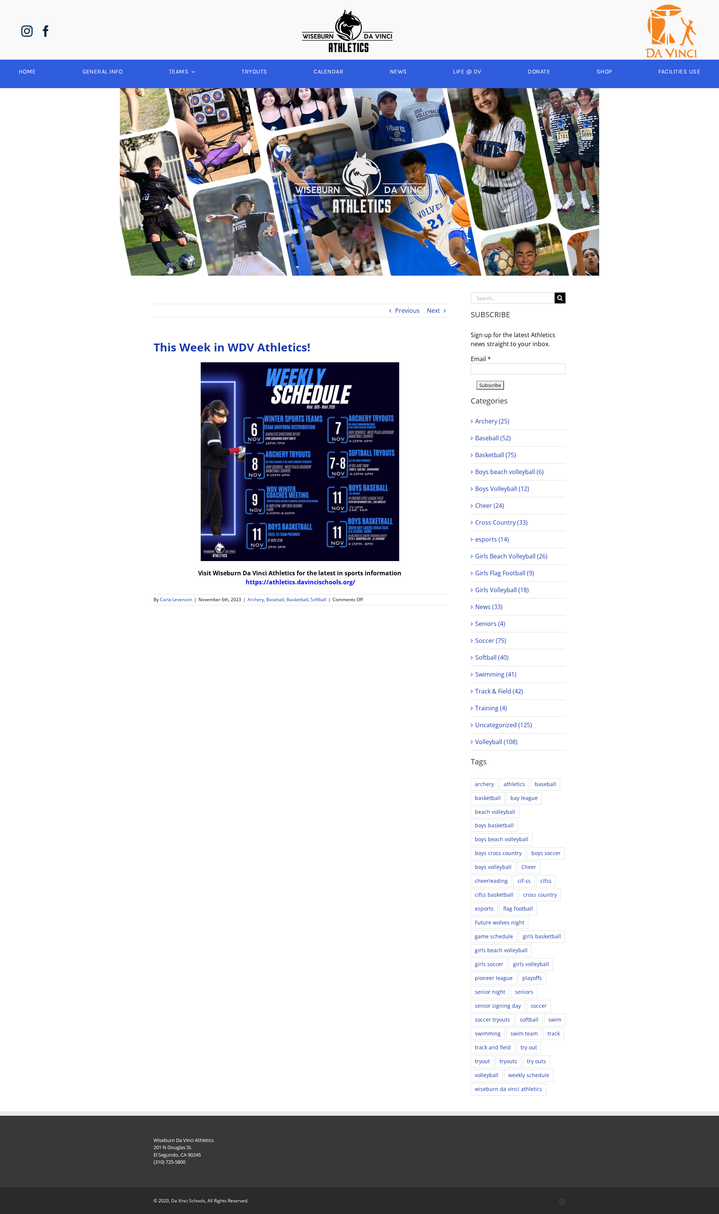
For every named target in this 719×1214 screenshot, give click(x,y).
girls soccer (489, 964)
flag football (518, 908)
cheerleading (491, 880)
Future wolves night (499, 922)
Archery (256, 599)
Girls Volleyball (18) (502, 590)
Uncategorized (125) (503, 725)
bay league (524, 797)
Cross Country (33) (501, 522)
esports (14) (492, 539)
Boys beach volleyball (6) (509, 472)
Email (481, 359)
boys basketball (494, 825)
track (553, 1033)
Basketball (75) (495, 455)
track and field (493, 1047)
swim (554, 1019)
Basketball (297, 599)
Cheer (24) (489, 505)
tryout (482, 1061)
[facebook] (45, 31)
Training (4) (491, 708)
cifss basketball (494, 894)
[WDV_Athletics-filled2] (347, 13)
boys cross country (498, 853)
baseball (545, 784)
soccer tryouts (492, 1019)
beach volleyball (495, 811)
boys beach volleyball (501, 839)
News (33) (489, 607)
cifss (546, 880)
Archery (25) (492, 421)
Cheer (528, 866)
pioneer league (494, 977)
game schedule (494, 936)
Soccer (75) (490, 640)
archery (484, 784)
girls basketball (542, 936)
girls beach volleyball (501, 950)
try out (529, 1047)
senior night (490, 991)
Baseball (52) (493, 438)
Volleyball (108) (496, 742)
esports (484, 908)
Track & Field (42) (499, 691)
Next (433, 310)
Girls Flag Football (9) (504, 573)
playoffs (532, 977)
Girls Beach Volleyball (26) (511, 556)
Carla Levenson (176, 599)
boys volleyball (493, 866)
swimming (488, 1033)
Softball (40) (492, 657)
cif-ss (524, 880)
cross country (540, 894)
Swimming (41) (495, 674)
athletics (514, 784)
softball (529, 1019)
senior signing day (498, 1005)
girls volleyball (531, 964)
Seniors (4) (490, 624)
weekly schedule (528, 1075)
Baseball (275, 599)
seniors (524, 991)
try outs (536, 1061)
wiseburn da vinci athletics (508, 1088)
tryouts (508, 1061)
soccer (539, 1005)
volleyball (486, 1075)
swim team (524, 1033)
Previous (407, 310)
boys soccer (546, 853)
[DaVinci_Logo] (670, 7)
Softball (318, 599)
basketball (488, 797)
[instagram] (27, 31)
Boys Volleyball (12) (502, 489)
